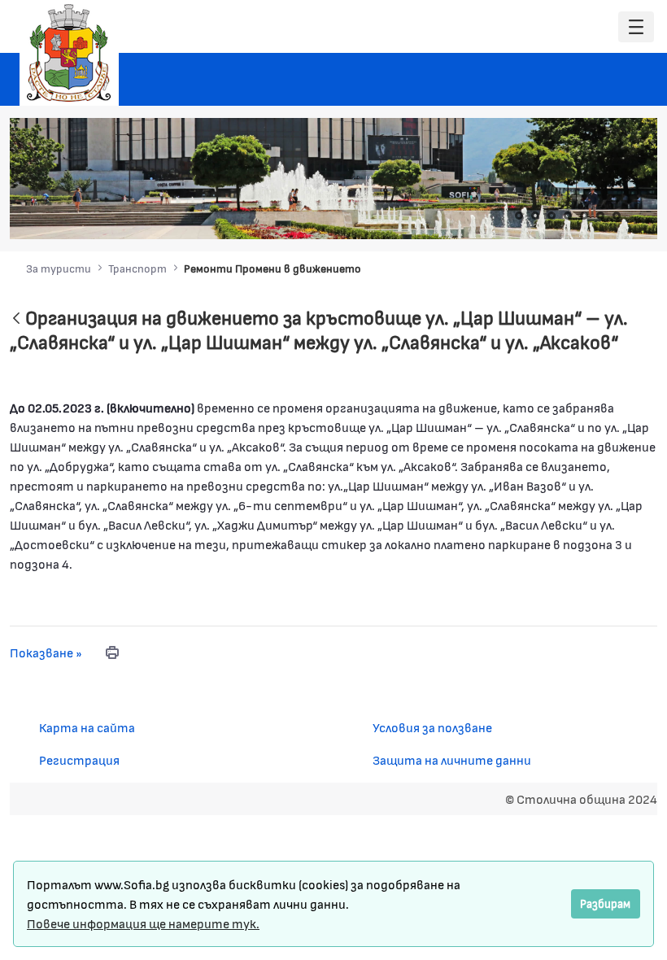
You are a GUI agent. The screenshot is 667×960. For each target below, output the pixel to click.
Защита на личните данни (452, 759)
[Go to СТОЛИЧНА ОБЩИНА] (69, 53)
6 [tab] (600, 216)
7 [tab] (617, 216)
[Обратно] (16, 319)
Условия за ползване (432, 727)
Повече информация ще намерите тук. (143, 923)
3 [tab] (551, 216)
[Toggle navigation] (636, 27)
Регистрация (79, 759)
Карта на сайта (87, 727)
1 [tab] (519, 216)
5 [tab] (584, 216)
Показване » (46, 652)
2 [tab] (535, 216)
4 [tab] (568, 216)
